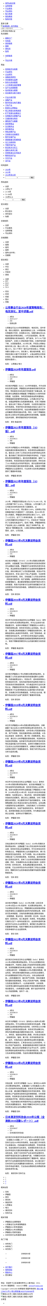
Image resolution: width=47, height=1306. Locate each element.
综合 (7, 291)
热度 (7, 297)
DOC (7, 283)
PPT (6, 281)
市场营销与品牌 (11, 80)
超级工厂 (8, 38)
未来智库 (8, 56)
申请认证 (11, 31)
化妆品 (7, 41)
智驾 (7, 51)
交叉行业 (8, 158)
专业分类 (8, 60)
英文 (7, 269)
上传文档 (4, 31)
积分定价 (8, 211)
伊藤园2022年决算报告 (14, 1230)
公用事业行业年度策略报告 (15, 1224)
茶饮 (12, 422)
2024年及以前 (10, 175)
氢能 (7, 46)
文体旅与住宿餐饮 (12, 134)
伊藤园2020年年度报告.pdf (20, 369)
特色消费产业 (10, 132)
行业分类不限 (10, 97)
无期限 (7, 255)
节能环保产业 (10, 145)
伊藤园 (13, 476)
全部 (7, 186)
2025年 (7, 172)
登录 (2, 23)
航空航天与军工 (11, 148)
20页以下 (8, 189)
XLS (7, 287)
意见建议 (8, 1275)
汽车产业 (8, 105)
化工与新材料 (10, 142)
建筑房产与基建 (11, 121)
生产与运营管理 (11, 88)
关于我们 (8, 1267)
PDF (7, 285)
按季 (7, 250)
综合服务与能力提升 (13, 93)
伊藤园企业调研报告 (13, 1222)
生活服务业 (9, 126)
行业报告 (8, 8)
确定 (32, 177)
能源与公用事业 (11, 108)
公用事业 (14, 364)
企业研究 (8, 74)
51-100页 (8, 194)
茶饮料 (19, 476)
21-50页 (8, 192)
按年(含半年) (10, 253)
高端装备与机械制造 (13, 140)
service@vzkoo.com (36, 1286)
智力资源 (8, 14)
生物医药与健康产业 (13, 116)
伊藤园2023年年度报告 (14, 1227)
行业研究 (8, 72)
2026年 (7, 170)
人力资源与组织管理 (13, 85)
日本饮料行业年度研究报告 (15, 1235)
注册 (6, 23)
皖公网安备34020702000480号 (22, 1291)
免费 (7, 217)
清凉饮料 (14, 1173)
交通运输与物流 (11, 118)
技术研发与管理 (11, 90)
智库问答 (8, 19)
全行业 (7, 161)
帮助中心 (8, 1272)
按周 (7, 245)
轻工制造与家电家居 (13, 111)
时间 (7, 294)
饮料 (18, 535)
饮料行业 (21, 1173)
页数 (7, 302)
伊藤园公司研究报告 (13, 1232)
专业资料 (8, 11)
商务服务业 (9, 129)
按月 (7, 247)
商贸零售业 (9, 124)
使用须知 (8, 1270)
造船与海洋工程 (11, 150)
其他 (7, 275)
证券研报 (8, 6)
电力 (20, 364)
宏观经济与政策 (11, 69)
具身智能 (8, 43)
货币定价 (8, 214)
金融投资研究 (10, 77)
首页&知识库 (10, 3)
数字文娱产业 (10, 137)
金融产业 (8, 100)
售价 (7, 299)
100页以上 (9, 197)
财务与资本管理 (11, 82)
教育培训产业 (10, 155)
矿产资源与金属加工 (13, 113)
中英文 (7, 272)
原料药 (7, 49)
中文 (7, 267)
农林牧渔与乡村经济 (13, 153)
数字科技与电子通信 (13, 103)
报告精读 (8, 16)
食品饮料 (18, 422)
